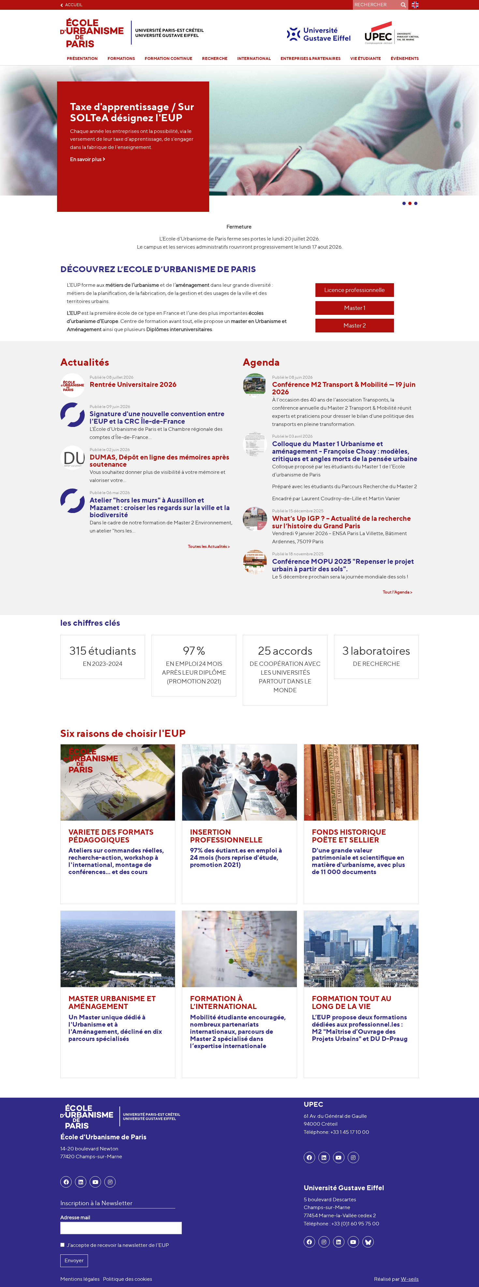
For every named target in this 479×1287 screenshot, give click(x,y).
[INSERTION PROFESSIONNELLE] (239, 782)
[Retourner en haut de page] (464, 1272)
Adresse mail (75, 1217)
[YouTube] (95, 1182)
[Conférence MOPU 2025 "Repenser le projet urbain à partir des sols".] (257, 567)
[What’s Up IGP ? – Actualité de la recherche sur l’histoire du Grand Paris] (257, 528)
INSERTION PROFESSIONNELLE (226, 836)
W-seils (410, 1279)
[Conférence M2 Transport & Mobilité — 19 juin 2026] (257, 402)
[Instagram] (324, 1242)
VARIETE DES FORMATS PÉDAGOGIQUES (110, 836)
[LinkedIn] (80, 1182)
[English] (413, 5)
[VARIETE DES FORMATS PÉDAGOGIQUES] (118, 782)
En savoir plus (86, 159)
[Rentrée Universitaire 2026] (75, 387)
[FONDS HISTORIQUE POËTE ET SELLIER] (361, 782)
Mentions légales (80, 1279)
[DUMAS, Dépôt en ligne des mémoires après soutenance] (75, 467)
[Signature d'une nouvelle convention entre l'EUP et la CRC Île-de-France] (75, 424)
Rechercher (403, 5)
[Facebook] (66, 1182)
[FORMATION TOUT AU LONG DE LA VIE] (361, 948)
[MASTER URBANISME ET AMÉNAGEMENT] (118, 948)
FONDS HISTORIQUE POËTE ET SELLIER (349, 836)
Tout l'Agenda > (397, 592)
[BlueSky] (368, 1242)
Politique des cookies (127, 1279)
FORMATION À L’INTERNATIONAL (223, 1002)
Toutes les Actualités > (209, 546)
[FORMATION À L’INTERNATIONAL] (239, 948)
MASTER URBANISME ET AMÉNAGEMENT (112, 1002)
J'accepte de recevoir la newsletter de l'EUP (118, 1245)
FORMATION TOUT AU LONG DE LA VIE (351, 1002)
